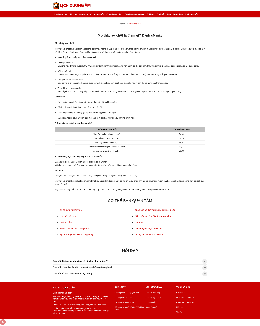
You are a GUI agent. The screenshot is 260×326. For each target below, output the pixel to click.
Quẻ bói (160, 14)
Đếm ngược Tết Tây (123, 297)
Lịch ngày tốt (191, 14)
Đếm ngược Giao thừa (124, 302)
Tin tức (179, 312)
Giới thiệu (180, 292)
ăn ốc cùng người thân (71, 210)
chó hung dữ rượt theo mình (148, 228)
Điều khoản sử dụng (185, 297)
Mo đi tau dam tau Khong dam (74, 228)
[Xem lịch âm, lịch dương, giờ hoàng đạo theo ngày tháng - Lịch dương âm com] (72, 5)
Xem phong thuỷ (175, 14)
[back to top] (3, 322)
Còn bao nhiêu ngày (134, 14)
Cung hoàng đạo (114, 14)
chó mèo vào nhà (68, 216)
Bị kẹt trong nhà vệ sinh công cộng (76, 234)
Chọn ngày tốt (97, 14)
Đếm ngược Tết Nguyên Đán (127, 292)
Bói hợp (150, 14)
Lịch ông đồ (150, 302)
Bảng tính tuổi (151, 307)
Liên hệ (179, 307)
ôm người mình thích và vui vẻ (149, 234)
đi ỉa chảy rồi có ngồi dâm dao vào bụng (154, 216)
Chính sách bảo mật (185, 302)
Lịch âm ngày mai (153, 297)
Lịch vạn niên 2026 (79, 14)
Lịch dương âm (60, 14)
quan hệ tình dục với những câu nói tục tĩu (155, 210)
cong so (139, 222)
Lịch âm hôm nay (152, 292)
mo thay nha (66, 222)
